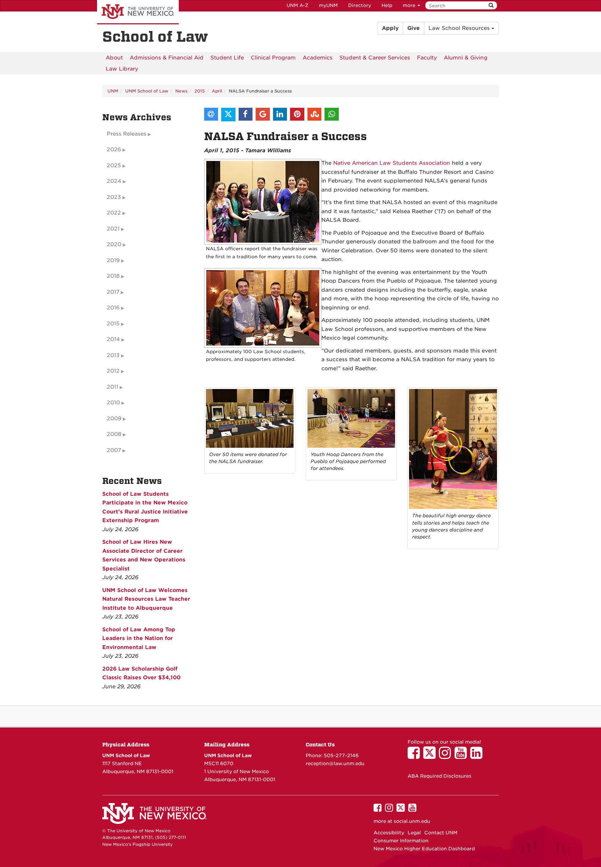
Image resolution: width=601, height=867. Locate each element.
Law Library (122, 69)
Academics (317, 58)
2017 (113, 292)
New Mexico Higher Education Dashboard (424, 848)
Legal (414, 832)
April (217, 91)
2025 (114, 165)
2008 (114, 434)
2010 (113, 402)
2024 (114, 181)
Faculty (427, 58)
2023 (114, 197)
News (181, 91)
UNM (112, 91)
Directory (359, 5)
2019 (113, 260)
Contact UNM (440, 832)
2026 (114, 149)
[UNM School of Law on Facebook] (415, 756)
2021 (113, 229)
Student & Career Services (374, 58)
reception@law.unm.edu (335, 763)
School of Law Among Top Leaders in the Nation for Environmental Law (138, 638)
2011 (112, 387)
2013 (113, 355)
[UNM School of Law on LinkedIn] (478, 756)
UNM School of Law (146, 91)
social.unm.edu (412, 821)
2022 (114, 213)
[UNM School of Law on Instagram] (447, 756)
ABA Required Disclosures (439, 776)
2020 (114, 244)
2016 (113, 308)
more (410, 5)
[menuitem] (114, 57)
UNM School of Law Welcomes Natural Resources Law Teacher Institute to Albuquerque (146, 599)
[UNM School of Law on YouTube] (462, 756)
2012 (113, 371)
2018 (113, 276)
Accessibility (389, 832)
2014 (113, 339)
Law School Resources (459, 28)
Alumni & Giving (466, 58)
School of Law (155, 37)
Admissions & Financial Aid (166, 58)
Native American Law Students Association (391, 163)
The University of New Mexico (138, 12)
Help (387, 5)
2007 (114, 450)
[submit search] (491, 5)
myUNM (328, 5)
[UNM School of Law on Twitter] (431, 756)
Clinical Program (273, 58)
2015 (199, 91)
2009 (114, 418)
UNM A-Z (297, 5)
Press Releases (126, 134)
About (114, 58)
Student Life (227, 58)
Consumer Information (401, 840)
